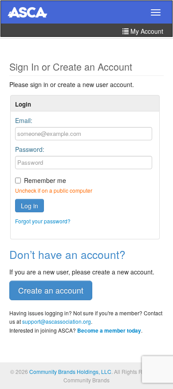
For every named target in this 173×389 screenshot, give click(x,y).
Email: (23, 120)
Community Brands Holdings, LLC (70, 371)
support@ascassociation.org (56, 321)
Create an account (50, 290)
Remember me (45, 180)
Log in (29, 205)
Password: (29, 149)
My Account (146, 31)
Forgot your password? (43, 221)
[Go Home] (27, 13)
